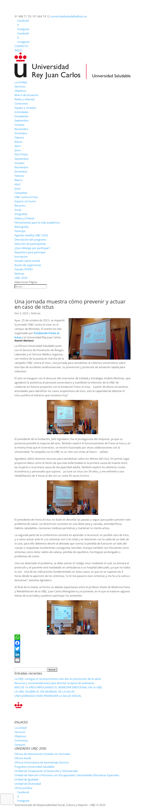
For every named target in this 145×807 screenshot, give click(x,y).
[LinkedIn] (72, 654)
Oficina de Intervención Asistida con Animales (42, 754)
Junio (17, 150)
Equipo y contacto (25, 107)
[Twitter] (72, 648)
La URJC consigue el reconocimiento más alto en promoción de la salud (57, 679)
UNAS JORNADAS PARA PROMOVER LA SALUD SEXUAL (48, 696)
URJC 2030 (20, 278)
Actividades (21, 112)
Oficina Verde (22, 758)
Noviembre (21, 129)
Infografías (20, 214)
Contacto (19, 744)
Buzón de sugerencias (27, 265)
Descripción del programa (30, 239)
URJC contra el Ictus (26, 197)
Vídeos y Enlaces (24, 218)
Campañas (20, 192)
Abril (17, 146)
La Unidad (20, 82)
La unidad (20, 727)
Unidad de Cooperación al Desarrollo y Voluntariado (46, 771)
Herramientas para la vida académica (37, 222)
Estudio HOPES (23, 269)
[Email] (72, 660)
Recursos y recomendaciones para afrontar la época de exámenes (54, 683)
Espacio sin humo (25, 201)
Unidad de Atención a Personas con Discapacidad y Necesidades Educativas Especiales (66, 775)
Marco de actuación (26, 95)
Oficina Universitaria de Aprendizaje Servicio (41, 762)
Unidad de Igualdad (26, 779)
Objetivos (20, 90)
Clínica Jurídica (23, 788)
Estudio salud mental (27, 261)
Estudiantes (21, 116)
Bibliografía (21, 226)
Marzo (18, 141)
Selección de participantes (30, 244)
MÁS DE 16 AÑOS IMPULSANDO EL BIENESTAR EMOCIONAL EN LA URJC (58, 687)
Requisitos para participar (30, 252)
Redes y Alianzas (24, 99)
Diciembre (20, 133)
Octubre (19, 124)
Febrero (19, 137)
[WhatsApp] (72, 637)
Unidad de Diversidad (27, 783)
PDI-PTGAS (21, 154)
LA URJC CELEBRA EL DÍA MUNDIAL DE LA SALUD (44, 691)
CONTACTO (21, 46)
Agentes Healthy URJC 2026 (31, 235)
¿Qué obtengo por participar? (32, 248)
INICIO (18, 50)
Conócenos (21, 103)
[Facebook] (72, 643)
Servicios (19, 86)
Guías (17, 209)
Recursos (19, 205)
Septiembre (21, 120)
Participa (19, 231)
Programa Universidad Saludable (34, 766)
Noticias (19, 273)
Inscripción (21, 256)
